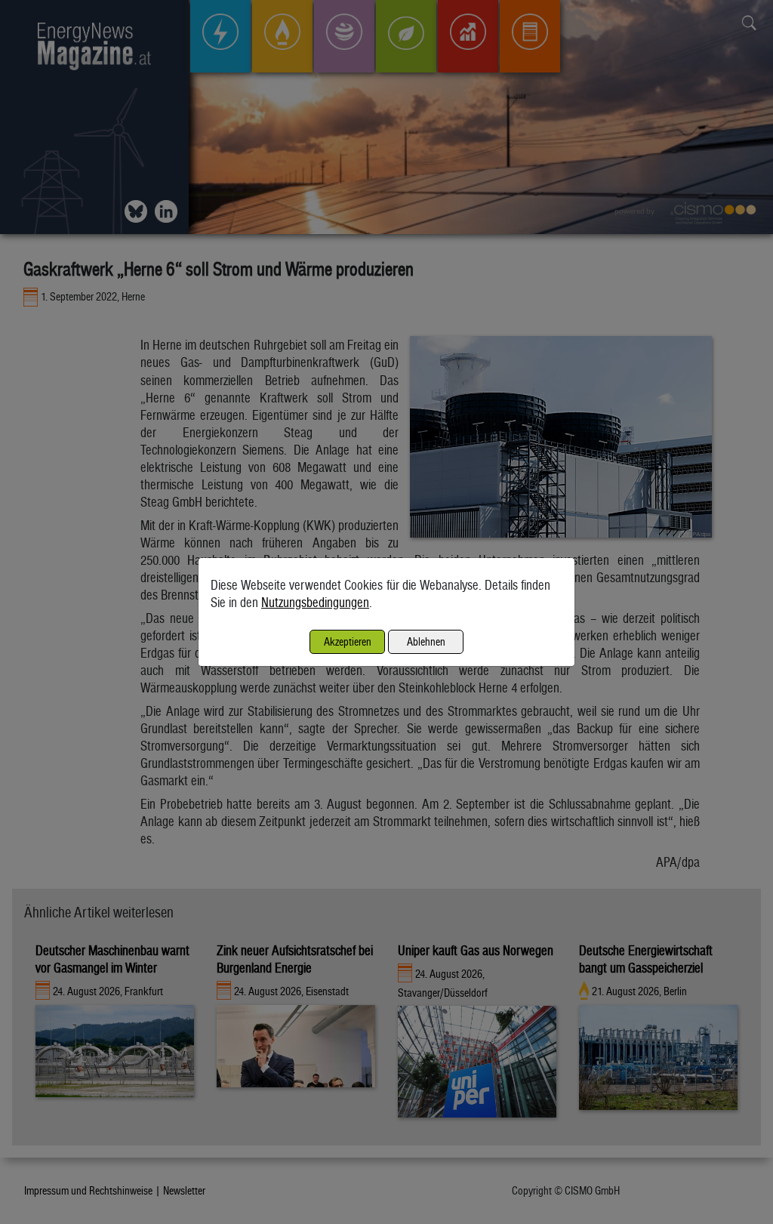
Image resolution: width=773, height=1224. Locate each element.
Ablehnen (426, 641)
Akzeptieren (347, 641)
